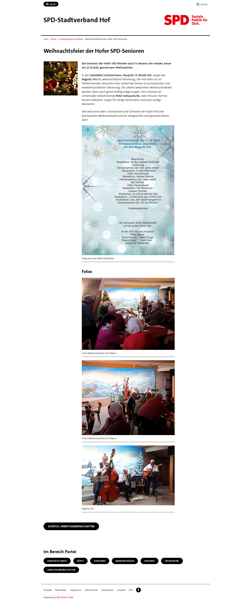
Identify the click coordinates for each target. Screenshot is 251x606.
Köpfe (80, 560)
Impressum (76, 590)
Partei (54, 39)
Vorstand (100, 560)
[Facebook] (138, 590)
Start (46, 39)
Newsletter (61, 590)
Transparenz (107, 590)
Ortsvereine (172, 560)
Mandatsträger (125, 560)
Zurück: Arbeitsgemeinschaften (71, 526)
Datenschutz (91, 590)
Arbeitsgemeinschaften (71, 39)
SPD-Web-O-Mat (64, 597)
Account (121, 590)
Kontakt (48, 590)
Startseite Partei (57, 560)
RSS (131, 590)
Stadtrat (149, 560)
